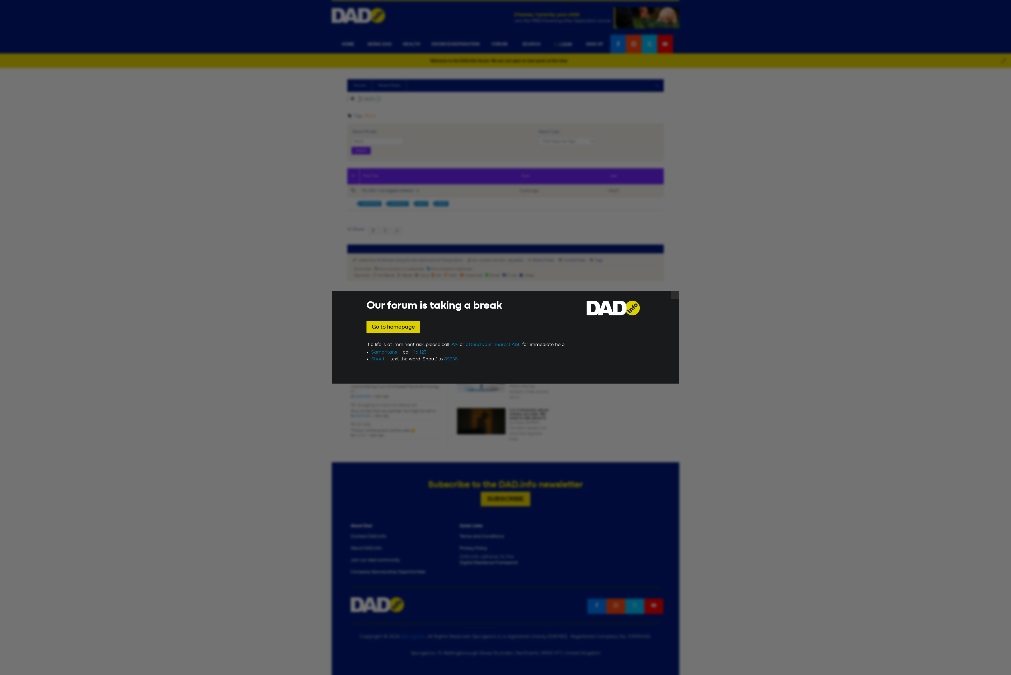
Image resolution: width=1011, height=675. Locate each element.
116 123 (419, 352)
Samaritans (384, 352)
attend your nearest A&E (493, 344)
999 (454, 344)
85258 (451, 359)
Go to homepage (393, 327)
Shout (378, 359)
